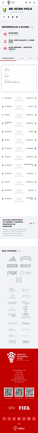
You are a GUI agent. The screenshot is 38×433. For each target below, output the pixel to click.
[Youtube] (19, 419)
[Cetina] (12, 309)
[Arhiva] (34, 3)
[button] (19, 70)
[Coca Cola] (12, 303)
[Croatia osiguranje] (12, 296)
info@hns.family (20, 378)
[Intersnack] (25, 303)
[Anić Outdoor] (12, 329)
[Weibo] (24, 419)
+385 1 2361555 (20, 376)
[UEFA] (11, 408)
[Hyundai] (25, 315)
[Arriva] (25, 329)
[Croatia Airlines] (25, 296)
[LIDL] (19, 280)
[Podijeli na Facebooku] (4, 17)
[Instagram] (14, 419)
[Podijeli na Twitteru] (8, 17)
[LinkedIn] (29, 419)
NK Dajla (31, 106)
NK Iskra (31, 131)
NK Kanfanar (30, 148)
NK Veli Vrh (8, 157)
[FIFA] (24, 408)
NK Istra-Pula (29, 98)
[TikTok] (34, 419)
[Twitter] (9, 419)
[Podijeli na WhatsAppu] (13, 17)
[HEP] (25, 265)
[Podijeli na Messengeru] (17, 17)
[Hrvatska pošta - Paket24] (25, 290)
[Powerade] (12, 315)
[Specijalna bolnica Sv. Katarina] (25, 336)
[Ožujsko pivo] (25, 258)
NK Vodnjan (8, 98)
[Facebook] (4, 419)
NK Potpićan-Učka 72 (28, 165)
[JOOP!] (12, 323)
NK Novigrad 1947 (8, 123)
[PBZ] (25, 272)
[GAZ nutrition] (12, 342)
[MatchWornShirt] (25, 342)
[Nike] (12, 258)
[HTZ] (12, 290)
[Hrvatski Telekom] (25, 309)
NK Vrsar (7, 115)
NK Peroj (7, 140)
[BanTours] (12, 336)
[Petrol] (12, 265)
